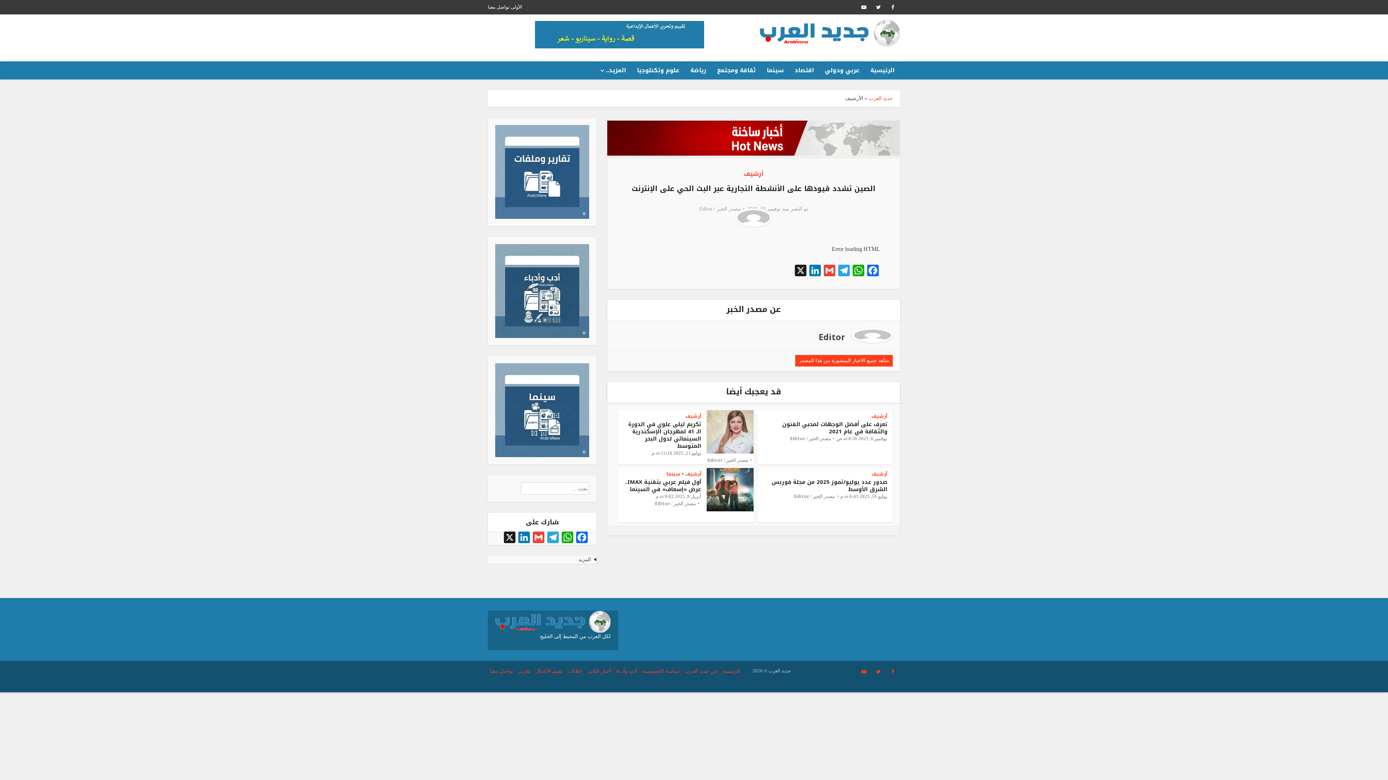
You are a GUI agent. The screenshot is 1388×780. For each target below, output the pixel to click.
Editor (705, 209)
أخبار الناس (599, 671)
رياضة (698, 70)
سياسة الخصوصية (661, 671)
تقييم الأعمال (549, 671)
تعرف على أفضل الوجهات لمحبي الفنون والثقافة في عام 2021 (834, 428)
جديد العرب (881, 98)
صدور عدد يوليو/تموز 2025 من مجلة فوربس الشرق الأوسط (829, 485)
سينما (775, 70)
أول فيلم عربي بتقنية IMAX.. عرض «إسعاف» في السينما (663, 485)
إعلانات (574, 671)
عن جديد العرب (701, 671)
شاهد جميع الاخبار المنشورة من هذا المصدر (844, 360)
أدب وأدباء (626, 671)
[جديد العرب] (830, 33)
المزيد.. (616, 70)
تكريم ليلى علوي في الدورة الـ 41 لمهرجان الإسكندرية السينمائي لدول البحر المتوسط (664, 435)
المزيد (584, 559)
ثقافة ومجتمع (736, 70)
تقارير (524, 671)
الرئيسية (882, 70)
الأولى (516, 7)
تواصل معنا (499, 7)
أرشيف (753, 173)
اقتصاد (804, 70)
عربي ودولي (842, 70)
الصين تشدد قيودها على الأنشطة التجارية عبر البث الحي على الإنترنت (753, 188)
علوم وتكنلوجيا (658, 70)
